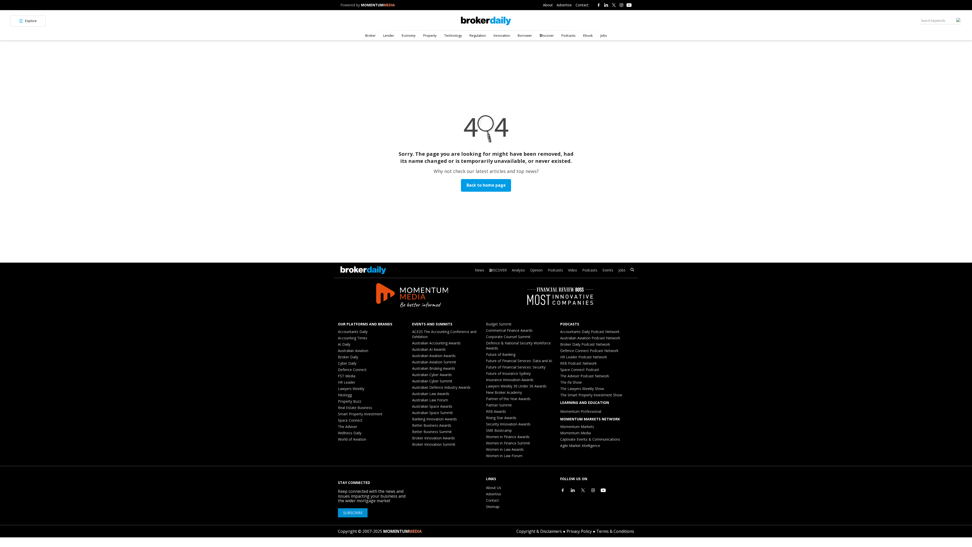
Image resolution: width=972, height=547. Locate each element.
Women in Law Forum (504, 455)
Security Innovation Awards (508, 424)
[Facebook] (598, 5)
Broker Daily (348, 357)
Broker (370, 35)
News (479, 270)
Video (572, 270)
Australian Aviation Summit (434, 362)
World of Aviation (352, 439)
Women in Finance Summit (508, 443)
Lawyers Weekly (351, 388)
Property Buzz (349, 401)
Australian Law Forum (430, 400)
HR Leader (346, 382)
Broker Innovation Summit (433, 444)
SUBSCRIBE (352, 512)
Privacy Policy (579, 531)
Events (607, 270)
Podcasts (568, 35)
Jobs (603, 35)
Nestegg (345, 395)
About (548, 5)
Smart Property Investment (360, 414)
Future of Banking (500, 354)
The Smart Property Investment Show (591, 395)
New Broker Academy (504, 392)
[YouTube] (629, 5)
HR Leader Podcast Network (583, 357)
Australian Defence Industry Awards (441, 387)
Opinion (536, 270)
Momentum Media (575, 433)
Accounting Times (352, 338)
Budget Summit (499, 324)
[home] (486, 21)
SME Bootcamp (499, 430)
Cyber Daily (347, 363)
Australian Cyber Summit (432, 381)
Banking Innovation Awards (434, 419)
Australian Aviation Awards (434, 355)
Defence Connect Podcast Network (589, 350)
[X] (613, 5)
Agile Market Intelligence (580, 445)
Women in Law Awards (505, 449)
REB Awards (496, 411)
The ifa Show (571, 382)
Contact (582, 5)
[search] (632, 270)
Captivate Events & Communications (590, 439)
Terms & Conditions (615, 531)
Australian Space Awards (432, 406)
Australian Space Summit (432, 412)
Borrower (525, 35)
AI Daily (344, 344)
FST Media (346, 376)
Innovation (502, 35)
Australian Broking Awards (433, 368)
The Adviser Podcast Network (584, 376)
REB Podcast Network (578, 363)
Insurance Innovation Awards (510, 379)
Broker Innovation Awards (433, 438)
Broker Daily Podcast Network (585, 344)
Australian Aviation (353, 350)
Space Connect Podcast (579, 369)
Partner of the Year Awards (508, 398)
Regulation (478, 35)
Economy (409, 35)
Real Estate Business (355, 407)
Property (430, 35)
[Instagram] (621, 5)
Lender (388, 35)
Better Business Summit (432, 431)
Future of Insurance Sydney (508, 373)
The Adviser (347, 426)
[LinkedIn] (606, 5)
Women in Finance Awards (508, 436)
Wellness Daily (349, 433)
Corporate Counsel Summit (508, 336)
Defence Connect (352, 369)
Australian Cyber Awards (432, 374)
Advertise (564, 5)
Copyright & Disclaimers (539, 531)
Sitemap (492, 506)
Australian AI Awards (429, 349)
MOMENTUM (378, 5)
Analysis (518, 270)
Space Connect (350, 420)
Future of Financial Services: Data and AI (519, 360)
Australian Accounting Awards (436, 343)
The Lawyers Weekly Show (582, 388)
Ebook (588, 35)
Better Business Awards (431, 425)
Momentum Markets (577, 426)
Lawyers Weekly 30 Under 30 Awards (516, 386)
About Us (493, 487)
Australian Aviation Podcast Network (590, 338)
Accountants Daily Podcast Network (589, 331)
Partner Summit (499, 405)
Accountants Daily (353, 331)
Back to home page (486, 185)
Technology (453, 35)
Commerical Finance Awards (509, 330)
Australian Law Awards (430, 393)
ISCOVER (499, 270)
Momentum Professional (580, 411)
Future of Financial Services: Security (515, 367)
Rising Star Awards (501, 417)
